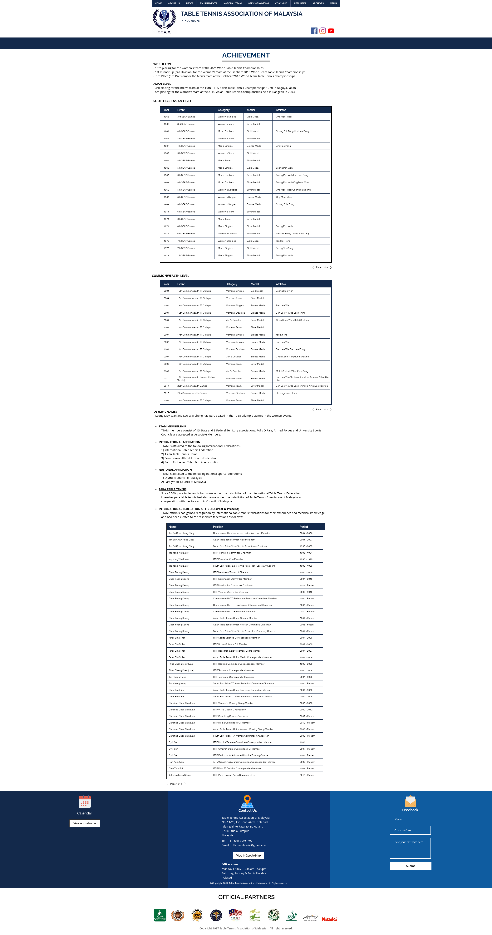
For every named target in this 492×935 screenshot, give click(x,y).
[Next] (330, 267)
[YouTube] (331, 30)
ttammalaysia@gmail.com (250, 845)
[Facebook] (314, 30)
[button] (174, 3)
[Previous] (314, 267)
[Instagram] (322, 30)
